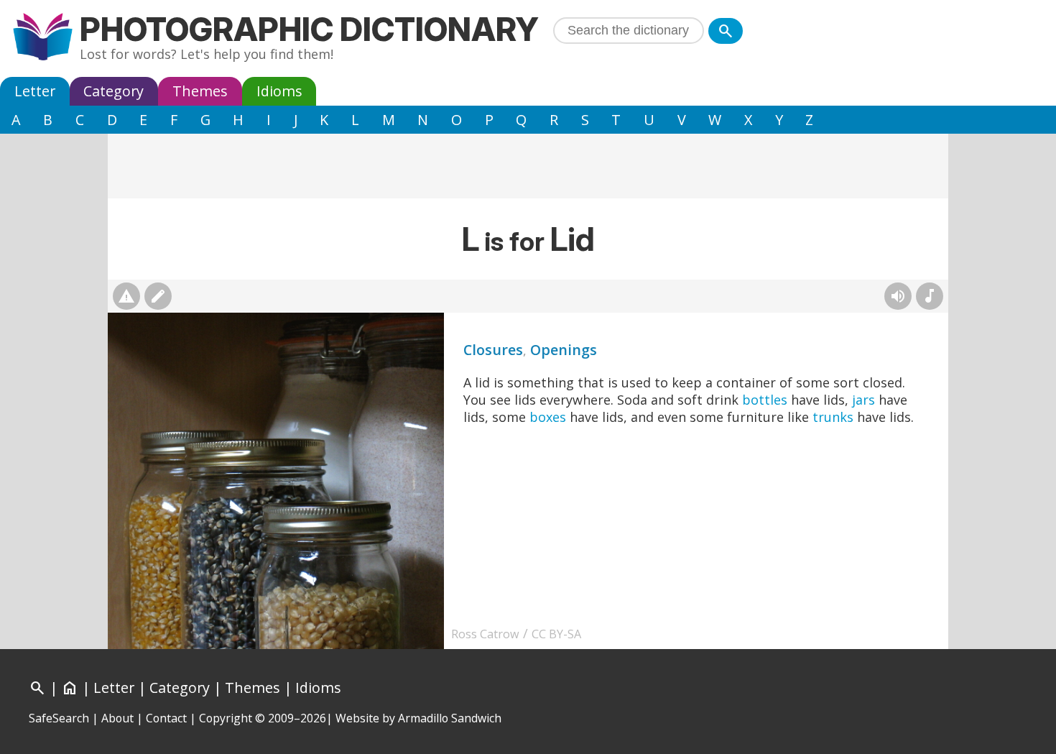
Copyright (225, 718)
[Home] (43, 38)
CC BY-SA (556, 634)
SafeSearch (59, 718)
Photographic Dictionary (309, 29)
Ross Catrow (485, 634)
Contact (166, 718)
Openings (563, 349)
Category (113, 91)
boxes (547, 417)
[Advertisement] (528, 166)
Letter (34, 91)
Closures (493, 349)
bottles (764, 399)
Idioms (279, 91)
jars (863, 399)
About (117, 718)
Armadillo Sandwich (449, 718)
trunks (832, 417)
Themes (200, 91)
